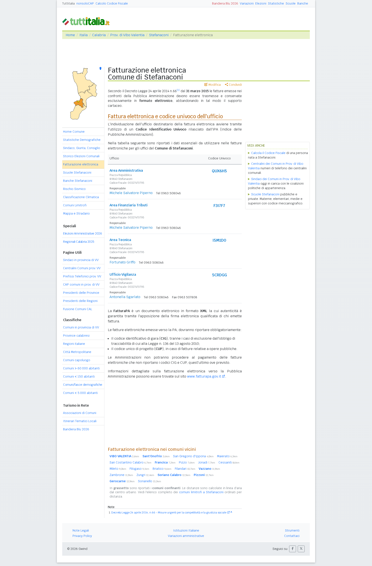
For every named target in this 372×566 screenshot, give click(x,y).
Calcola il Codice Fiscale (268, 153)
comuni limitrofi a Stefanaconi (201, 492)
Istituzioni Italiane (186, 530)
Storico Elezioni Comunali (81, 156)
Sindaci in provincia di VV (81, 260)
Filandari (185, 469)
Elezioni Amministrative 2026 (82, 233)
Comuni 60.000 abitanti (81, 368)
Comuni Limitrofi (75, 205)
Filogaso (139, 469)
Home (70, 35)
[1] (178, 90)
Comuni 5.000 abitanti (80, 393)
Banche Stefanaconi (77, 181)
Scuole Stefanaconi (77, 172)
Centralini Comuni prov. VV (82, 268)
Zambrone (121, 475)
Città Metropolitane (77, 352)
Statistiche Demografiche (82, 140)
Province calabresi (76, 335)
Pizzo (187, 462)
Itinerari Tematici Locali (79, 421)
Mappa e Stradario (76, 213)
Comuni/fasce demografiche (82, 385)
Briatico (162, 469)
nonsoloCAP (85, 3)
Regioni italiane (74, 344)
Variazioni (247, 3)
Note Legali (81, 530)
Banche (302, 3)
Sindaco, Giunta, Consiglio (81, 148)
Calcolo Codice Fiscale (112, 3)
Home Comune (74, 132)
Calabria (99, 35)
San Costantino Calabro (130, 462)
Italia (83, 35)
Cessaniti (229, 462)
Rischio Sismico (74, 189)
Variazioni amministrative (186, 536)
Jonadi (206, 462)
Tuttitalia (68, 3)
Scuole (291, 3)
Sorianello (149, 481)
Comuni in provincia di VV (81, 327)
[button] (292, 549)
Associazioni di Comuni (79, 413)
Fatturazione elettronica (80, 164)
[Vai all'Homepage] (87, 21)
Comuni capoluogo (76, 360)
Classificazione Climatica (81, 197)
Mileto (118, 469)
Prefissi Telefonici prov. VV (82, 276)
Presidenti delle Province (81, 293)
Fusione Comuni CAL (77, 309)
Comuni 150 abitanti (79, 376)
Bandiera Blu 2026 (225, 3)
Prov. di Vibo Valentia (127, 35)
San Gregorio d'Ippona (193, 456)
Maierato (227, 456)
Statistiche (276, 3)
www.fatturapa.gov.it (204, 376)
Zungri (145, 475)
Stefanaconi (159, 35)
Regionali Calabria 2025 (78, 242)
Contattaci (291, 536)
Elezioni (260, 3)
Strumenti (292, 530)
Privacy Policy (82, 536)
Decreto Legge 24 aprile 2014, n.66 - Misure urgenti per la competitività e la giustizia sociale (168, 512)
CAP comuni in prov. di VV (81, 284)
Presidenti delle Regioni (80, 301)
